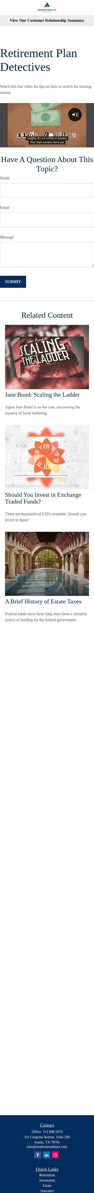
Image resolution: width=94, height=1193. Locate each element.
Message (7, 237)
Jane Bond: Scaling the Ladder (42, 394)
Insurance (47, 1191)
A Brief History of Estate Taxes (43, 601)
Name (5, 178)
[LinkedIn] (46, 1154)
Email (4, 207)
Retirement (47, 1175)
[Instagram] (55, 1154)
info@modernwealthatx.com (47, 1147)
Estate (47, 1185)
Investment (47, 1180)
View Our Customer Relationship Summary (47, 20)
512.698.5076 (52, 1132)
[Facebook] (37, 1154)
